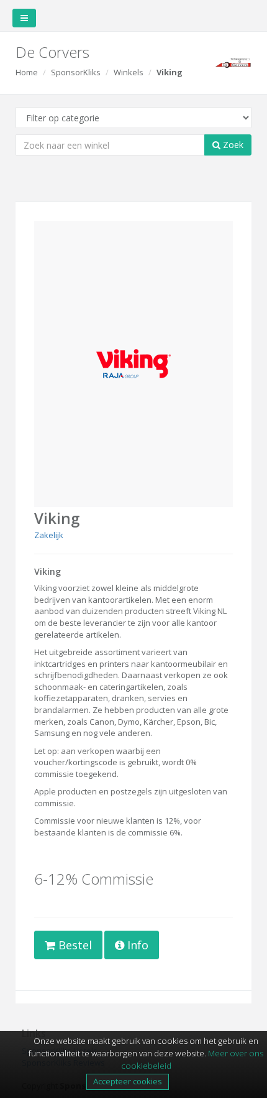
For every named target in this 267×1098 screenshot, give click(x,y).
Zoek (231, 145)
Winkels (128, 72)
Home (27, 72)
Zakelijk (48, 535)
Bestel (73, 944)
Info (136, 944)
